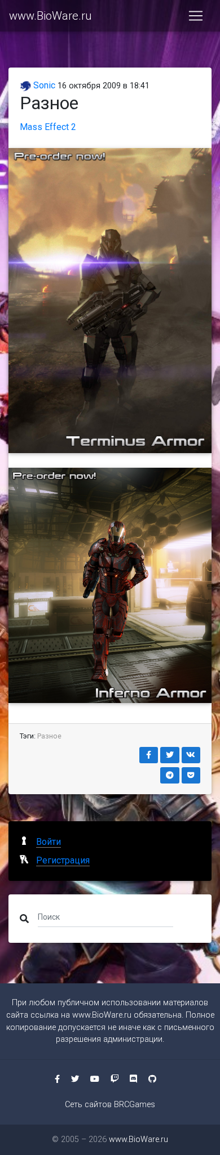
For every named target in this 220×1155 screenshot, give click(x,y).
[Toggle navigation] (196, 15)
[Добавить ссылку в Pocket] (191, 775)
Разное (49, 736)
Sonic (43, 85)
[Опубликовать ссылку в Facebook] (149, 755)
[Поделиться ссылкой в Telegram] (169, 775)
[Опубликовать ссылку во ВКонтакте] (191, 755)
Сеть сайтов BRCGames (110, 1104)
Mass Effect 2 (48, 127)
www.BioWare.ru (50, 16)
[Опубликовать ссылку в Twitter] (169, 755)
